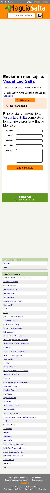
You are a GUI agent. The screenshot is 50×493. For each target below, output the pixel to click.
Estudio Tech (7, 436)
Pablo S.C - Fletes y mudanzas (14, 448)
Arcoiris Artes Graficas (11, 324)
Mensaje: (10, 150)
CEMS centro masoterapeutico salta (15, 382)
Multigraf (6, 433)
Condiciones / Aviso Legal (16, 480)
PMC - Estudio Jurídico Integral (14, 444)
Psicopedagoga (8, 332)
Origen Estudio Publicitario (12, 328)
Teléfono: (9, 140)
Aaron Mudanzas (9, 320)
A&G (5, 309)
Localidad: (9, 145)
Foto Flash (7, 464)
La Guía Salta (17, 486)
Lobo (5, 467)
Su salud (6, 363)
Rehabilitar (7, 402)
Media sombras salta (10, 289)
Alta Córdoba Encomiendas (13, 317)
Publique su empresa (18, 477)
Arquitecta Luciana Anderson (13, 452)
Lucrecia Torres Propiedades (13, 336)
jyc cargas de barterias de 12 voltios (15, 371)
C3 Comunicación (9, 286)
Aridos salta (7, 429)
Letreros (6, 267)
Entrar (29, 2)
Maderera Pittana (9, 293)
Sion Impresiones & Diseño (12, 301)
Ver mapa (8, 96)
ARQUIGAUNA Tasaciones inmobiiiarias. (17, 278)
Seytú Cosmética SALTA (11, 413)
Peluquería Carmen (10, 386)
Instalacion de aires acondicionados (16, 344)
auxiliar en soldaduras (11, 405)
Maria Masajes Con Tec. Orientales (15, 340)
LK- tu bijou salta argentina (12, 355)
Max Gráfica (7, 440)
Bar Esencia (7, 347)
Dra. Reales (7, 394)
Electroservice (8, 305)
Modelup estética (9, 409)
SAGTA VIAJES (8, 460)
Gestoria (6, 421)
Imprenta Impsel (9, 297)
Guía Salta (42, 489)
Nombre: (10, 131)
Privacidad (36, 477)
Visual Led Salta (19, 81)
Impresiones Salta (9, 398)
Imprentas (6, 263)
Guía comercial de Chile (12, 489)
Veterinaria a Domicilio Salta (13, 456)
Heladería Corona (9, 390)
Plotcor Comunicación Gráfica (13, 351)
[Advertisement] (25, 45)
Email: (11, 135)
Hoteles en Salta (31, 486)
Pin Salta (6, 378)
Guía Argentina (30, 489)
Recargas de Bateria (10, 282)
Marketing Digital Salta (11, 375)
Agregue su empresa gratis (25, 198)
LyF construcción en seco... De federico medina (19, 417)
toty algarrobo (8, 359)
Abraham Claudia (9, 367)
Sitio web (24, 100)
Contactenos (37, 480)
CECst (5, 313)
